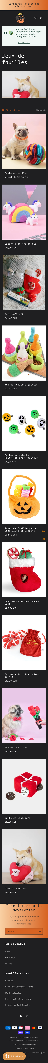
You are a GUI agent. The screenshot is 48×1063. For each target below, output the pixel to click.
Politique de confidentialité (25, 1044)
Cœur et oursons (15, 888)
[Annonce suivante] (43, 5)
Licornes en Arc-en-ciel (21, 244)
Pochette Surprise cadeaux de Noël (23, 675)
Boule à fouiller (16, 173)
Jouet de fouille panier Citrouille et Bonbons (21, 529)
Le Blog (8, 963)
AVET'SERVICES (21, 1037)
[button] (5, 18)
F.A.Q (7, 951)
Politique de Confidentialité (17, 1005)
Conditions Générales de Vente (19, 987)
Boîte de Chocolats (18, 818)
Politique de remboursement (27, 1040)
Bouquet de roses (16, 747)
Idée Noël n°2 (14, 314)
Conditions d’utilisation (25, 1049)
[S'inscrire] (40, 931)
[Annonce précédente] (5, 5)
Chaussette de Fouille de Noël (22, 602)
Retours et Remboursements (18, 999)
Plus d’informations (24, 43)
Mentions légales (13, 993)
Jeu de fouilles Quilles (21, 385)
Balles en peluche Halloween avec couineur (21, 456)
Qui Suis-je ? (11, 957)
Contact (9, 981)
